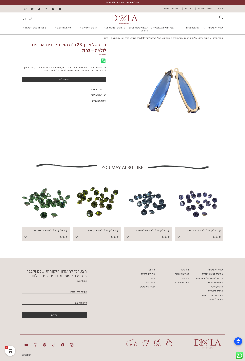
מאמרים (185, 278)
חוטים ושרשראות (114, 27)
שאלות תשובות (205, 9)
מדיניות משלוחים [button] (98, 89)
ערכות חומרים (192, 27)
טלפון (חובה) (81, 303)
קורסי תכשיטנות (215, 27)
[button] (178, 236)
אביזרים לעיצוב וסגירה (163, 27)
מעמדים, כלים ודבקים (35, 27)
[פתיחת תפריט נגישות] (238, 341)
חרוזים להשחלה (89, 27)
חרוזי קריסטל (217, 286)
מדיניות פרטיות (148, 274)
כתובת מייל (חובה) (78, 292)
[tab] (64, 89)
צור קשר (189, 9)
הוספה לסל (64, 79)
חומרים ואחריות (182, 282)
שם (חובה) (82, 281)
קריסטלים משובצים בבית (170, 38)
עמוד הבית (218, 38)
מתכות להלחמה (64, 27)
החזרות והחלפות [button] (98, 95)
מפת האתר (150, 282)
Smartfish (26, 354)
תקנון (152, 278)
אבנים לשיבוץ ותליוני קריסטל (138, 29)
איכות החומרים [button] (99, 101)
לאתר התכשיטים (171, 9)
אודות (220, 9)
